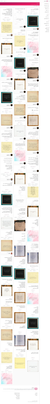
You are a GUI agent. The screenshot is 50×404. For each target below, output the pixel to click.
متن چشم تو (23, 34)
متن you (16, 217)
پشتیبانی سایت (18, 397)
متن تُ (38, 3)
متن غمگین (6, 87)
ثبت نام (2, 1)
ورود (4, 1)
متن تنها (5, 238)
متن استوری (6, 110)
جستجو (36, 395)
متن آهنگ (36, 394)
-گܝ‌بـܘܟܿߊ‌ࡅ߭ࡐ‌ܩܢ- (34, 55)
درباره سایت (18, 396)
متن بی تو (4, 90)
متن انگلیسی (19, 215)
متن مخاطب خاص (33, 269)
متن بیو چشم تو (20, 32)
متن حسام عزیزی (7, 214)
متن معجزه (8, 350)
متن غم (29, 113)
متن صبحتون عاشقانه (4, 191)
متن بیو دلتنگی (20, 54)
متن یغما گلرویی (10, 237)
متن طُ (5, 237)
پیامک (3, 111)
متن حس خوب (8, 19)
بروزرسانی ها (18, 398)
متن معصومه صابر (21, 354)
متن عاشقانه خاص (20, 101)
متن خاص (33, 202)
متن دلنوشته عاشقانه (33, 136)
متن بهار (2, 371)
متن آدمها (8, 20)
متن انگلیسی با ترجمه (19, 218)
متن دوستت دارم (5, 264)
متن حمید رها (9, 371)
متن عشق (4, 19)
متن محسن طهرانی (6, 17)
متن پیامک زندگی (33, 11)
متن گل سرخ (29, 138)
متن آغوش (9, 191)
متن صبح (29, 183)
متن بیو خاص (19, 10)
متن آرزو (8, 216)
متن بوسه (36, 183)
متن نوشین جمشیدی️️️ (34, 185)
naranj (9, 253)
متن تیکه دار (4, 283)
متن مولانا (2, 237)
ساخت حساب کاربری (17, 394)
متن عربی (33, 37)
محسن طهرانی (34, 29)
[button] (5, 1)
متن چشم (4, 175)
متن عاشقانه (32, 182)
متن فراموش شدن (5, 89)
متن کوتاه (19, 34)
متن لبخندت (34, 14)
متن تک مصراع (20, 75)
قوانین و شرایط (18, 395)
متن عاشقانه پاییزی (21, 148)
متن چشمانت (8, 175)
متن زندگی (8, 90)
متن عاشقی (8, 305)
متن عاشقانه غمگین (6, 138)
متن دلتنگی (31, 89)
